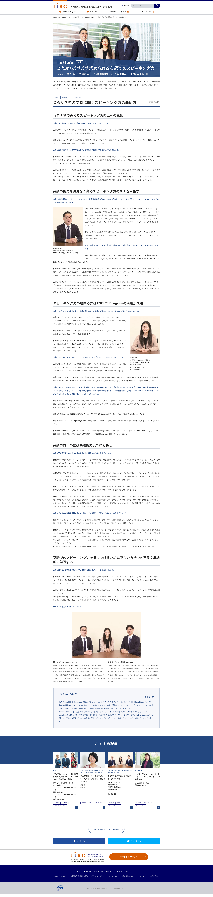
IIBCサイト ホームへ (128, 857)
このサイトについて (60, 876)
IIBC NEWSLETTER (88, 17)
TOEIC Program (84, 871)
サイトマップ (142, 876)
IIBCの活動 (76, 17)
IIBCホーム (56, 17)
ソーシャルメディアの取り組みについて (122, 876)
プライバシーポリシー (98, 876)
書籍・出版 (98, 871)
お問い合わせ (154, 876)
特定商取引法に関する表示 (79, 876)
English (126, 5)
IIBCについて (66, 17)
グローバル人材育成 (114, 871)
